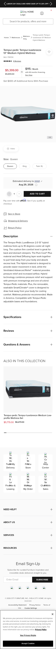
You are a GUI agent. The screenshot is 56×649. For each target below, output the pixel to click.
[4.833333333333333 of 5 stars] (7, 61)
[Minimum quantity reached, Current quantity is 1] (9, 194)
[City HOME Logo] (28, 13)
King (25, 166)
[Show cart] (51, 13)
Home (6, 38)
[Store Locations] (14, 13)
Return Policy (15, 227)
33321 (37, 181)
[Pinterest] (36, 588)
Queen (10, 166)
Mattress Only (26, 37)
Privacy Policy (41, 629)
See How (28, 75)
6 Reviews (17, 61)
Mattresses (16, 38)
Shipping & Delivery (18, 220)
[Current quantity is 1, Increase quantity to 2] (19, 194)
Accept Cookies (28, 643)
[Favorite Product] (49, 52)
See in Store (14, 214)
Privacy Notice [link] (34, 605)
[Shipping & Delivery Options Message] (35, 185)
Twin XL (39, 166)
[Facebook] (20, 588)
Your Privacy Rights (28, 635)
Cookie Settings (31, 608)
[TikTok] (44, 588)
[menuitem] (4, 13)
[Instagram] (12, 588)
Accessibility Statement (17, 605)
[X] (28, 588)
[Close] (52, 614)
